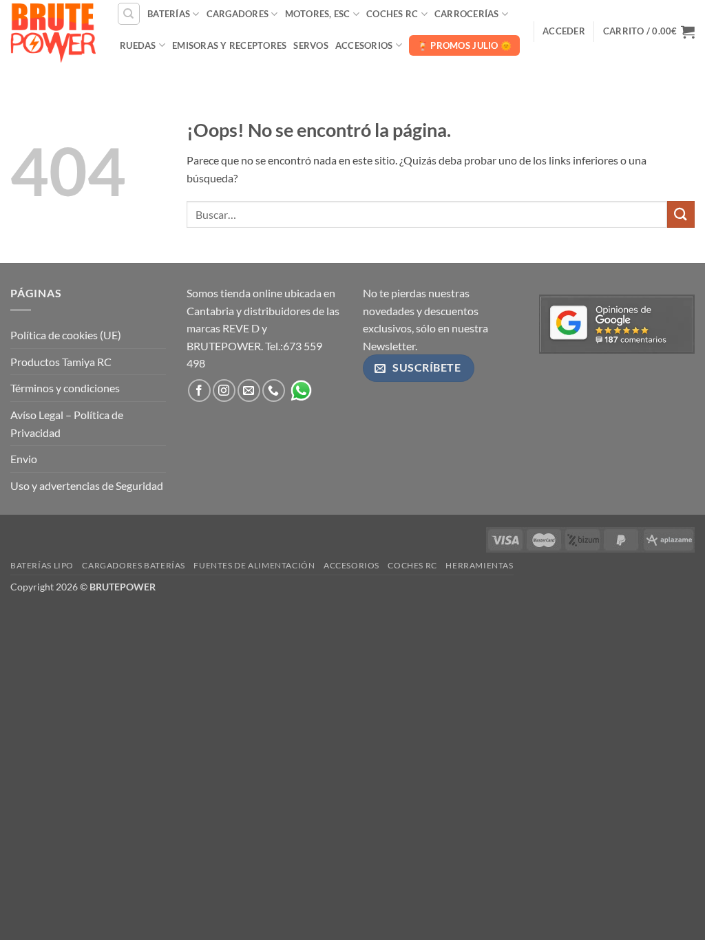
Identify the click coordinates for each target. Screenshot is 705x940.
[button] (564, 31)
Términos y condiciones (65, 387)
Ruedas (138, 45)
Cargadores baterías (133, 565)
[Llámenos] (273, 390)
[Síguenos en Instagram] (224, 390)
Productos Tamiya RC (61, 361)
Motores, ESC (317, 13)
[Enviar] (681, 214)
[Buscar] (129, 14)
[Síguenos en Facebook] (199, 390)
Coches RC (392, 13)
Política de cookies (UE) (65, 334)
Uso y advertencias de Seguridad (86, 485)
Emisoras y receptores (229, 45)
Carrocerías (466, 13)
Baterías (168, 13)
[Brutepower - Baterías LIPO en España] (53, 31)
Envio (23, 458)
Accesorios (364, 45)
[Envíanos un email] (249, 390)
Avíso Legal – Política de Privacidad (66, 423)
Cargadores (238, 13)
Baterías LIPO (42, 565)
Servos (310, 45)
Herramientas (479, 565)
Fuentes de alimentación (254, 565)
